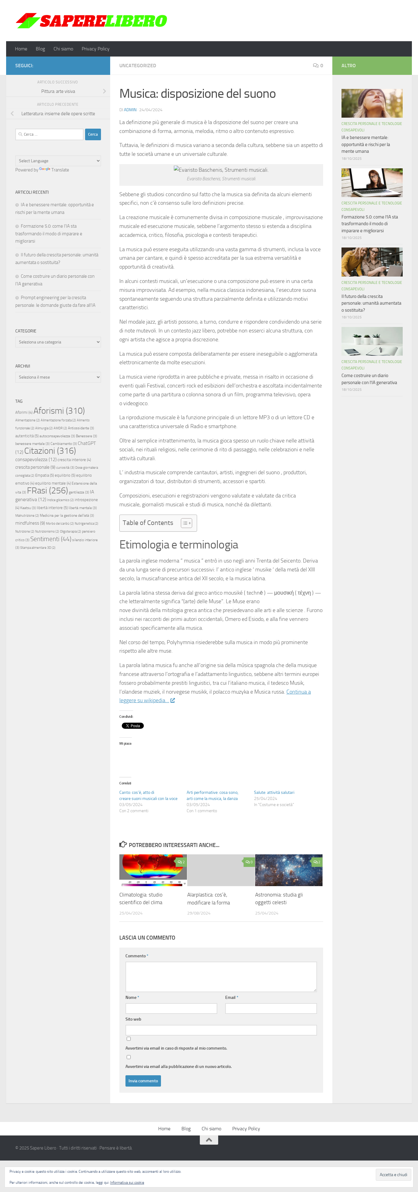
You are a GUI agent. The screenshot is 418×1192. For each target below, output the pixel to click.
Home (21, 49)
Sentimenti (50, 539)
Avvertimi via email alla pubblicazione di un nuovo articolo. (178, 1066)
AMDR (60, 428)
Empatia (44, 475)
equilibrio (65, 475)
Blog (40, 49)
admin (130, 109)
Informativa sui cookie (127, 1182)
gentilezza (79, 492)
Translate (60, 170)
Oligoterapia (70, 532)
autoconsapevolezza (57, 436)
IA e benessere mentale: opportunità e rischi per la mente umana (365, 144)
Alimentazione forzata (58, 420)
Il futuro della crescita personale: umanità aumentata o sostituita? (371, 303)
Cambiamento (63, 444)
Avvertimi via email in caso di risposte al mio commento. (176, 1048)
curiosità (65, 467)
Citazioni (50, 451)
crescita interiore (74, 459)
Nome (132, 997)
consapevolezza (36, 459)
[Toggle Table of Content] (183, 523)
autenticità (27, 436)
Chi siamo (63, 49)
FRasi (47, 491)
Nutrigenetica (86, 524)
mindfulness (30, 523)
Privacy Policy (96, 49)
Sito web (133, 1019)
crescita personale (35, 467)
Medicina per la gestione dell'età (67, 515)
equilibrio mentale (53, 483)
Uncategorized (137, 65)
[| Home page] (91, 20)
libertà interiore (52, 507)
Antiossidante (81, 428)
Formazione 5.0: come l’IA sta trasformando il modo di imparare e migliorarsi (48, 233)
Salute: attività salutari (274, 792)
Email (231, 997)
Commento (136, 956)
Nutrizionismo (47, 532)
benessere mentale (32, 444)
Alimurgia (44, 428)
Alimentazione (27, 420)
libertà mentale (83, 508)
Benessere (86, 436)
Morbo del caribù (60, 524)
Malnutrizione (27, 516)
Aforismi (59, 410)
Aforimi (23, 412)
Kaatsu (28, 508)
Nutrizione (24, 532)
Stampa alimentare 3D (37, 548)
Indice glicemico (60, 500)
